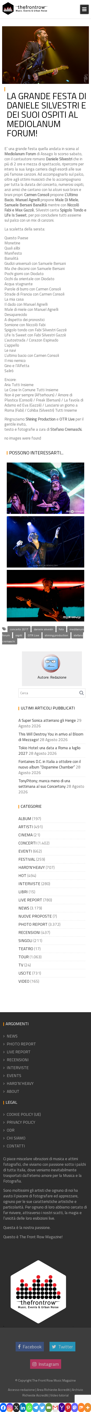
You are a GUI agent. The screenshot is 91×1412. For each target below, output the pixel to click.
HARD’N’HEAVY (20, 1083)
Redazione (58, 677)
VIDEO (23, 981)
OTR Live (33, 635)
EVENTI (25, 851)
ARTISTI (25, 827)
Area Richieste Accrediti (53, 1389)
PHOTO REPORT (71, 30)
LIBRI (23, 892)
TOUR (23, 957)
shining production (56, 635)
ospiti (18, 635)
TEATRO (25, 949)
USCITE (24, 973)
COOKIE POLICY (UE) (24, 1114)
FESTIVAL (26, 859)
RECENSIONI (29, 932)
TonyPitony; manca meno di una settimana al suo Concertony (44, 783)
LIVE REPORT (30, 900)
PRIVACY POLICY (21, 1122)
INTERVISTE (29, 884)
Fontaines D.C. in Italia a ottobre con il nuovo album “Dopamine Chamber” (49, 764)
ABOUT (13, 1091)
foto (61, 629)
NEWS (23, 908)
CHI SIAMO (16, 1138)
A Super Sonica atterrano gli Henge (40, 503)
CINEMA (25, 835)
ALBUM (24, 819)
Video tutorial (59, 1395)
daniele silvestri (43, 629)
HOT (22, 876)
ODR (10, 1130)
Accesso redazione (21, 1389)
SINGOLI (25, 941)
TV (20, 965)
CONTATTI (16, 1146)
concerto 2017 (19, 629)
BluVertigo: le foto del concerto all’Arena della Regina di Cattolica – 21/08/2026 (42, 588)
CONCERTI (27, 843)
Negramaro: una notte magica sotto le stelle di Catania (44, 551)
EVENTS (14, 1076)
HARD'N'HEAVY (31, 867)
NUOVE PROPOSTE (35, 916)
